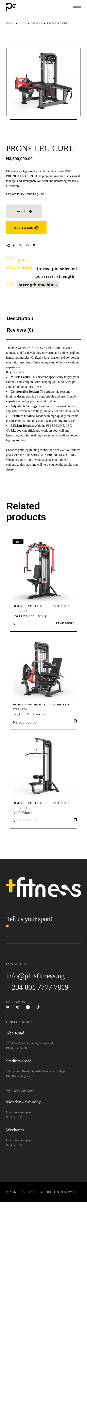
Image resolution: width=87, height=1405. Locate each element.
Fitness (42, 268)
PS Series (44, 276)
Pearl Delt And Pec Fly (30, 616)
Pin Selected (64, 268)
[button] (75, 722)
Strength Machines (38, 284)
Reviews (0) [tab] (20, 330)
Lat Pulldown (22, 813)
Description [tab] (20, 318)
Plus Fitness (27, 1192)
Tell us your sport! (29, 919)
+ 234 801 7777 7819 (37, 987)
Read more (65, 623)
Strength (65, 276)
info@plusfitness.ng (35, 976)
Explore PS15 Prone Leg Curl (25, 194)
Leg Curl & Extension (29, 714)
